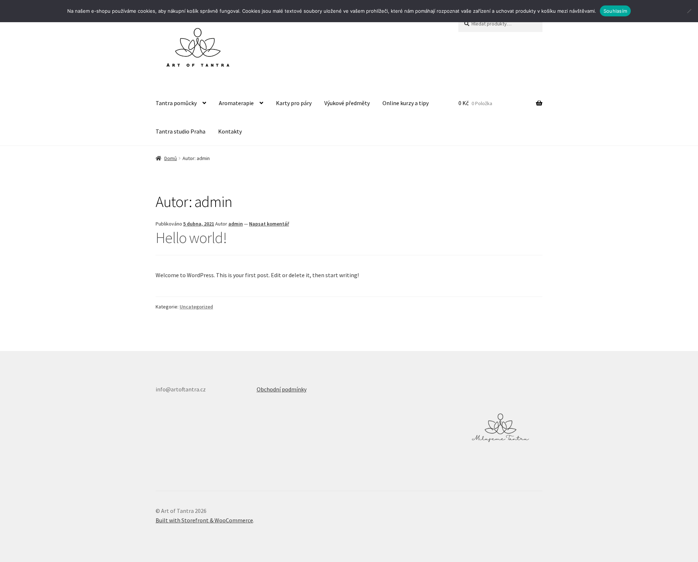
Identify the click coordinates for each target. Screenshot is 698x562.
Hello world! (191, 237)
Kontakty (230, 131)
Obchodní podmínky (281, 389)
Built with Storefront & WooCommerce (204, 520)
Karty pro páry (294, 103)
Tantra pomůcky (176, 103)
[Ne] (689, 11)
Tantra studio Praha (180, 131)
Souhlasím (615, 11)
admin (235, 223)
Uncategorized (196, 306)
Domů (170, 158)
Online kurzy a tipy (405, 103)
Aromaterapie (236, 103)
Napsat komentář (269, 223)
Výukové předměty (347, 103)
